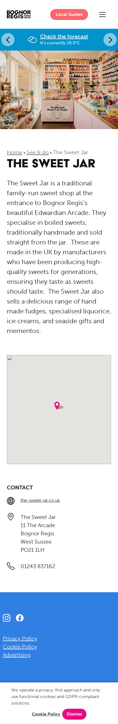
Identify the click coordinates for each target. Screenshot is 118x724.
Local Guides (69, 14)
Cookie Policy (46, 714)
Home (14, 152)
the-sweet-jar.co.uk (40, 500)
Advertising (17, 655)
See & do (38, 152)
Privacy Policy (20, 638)
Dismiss (74, 714)
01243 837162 (38, 566)
